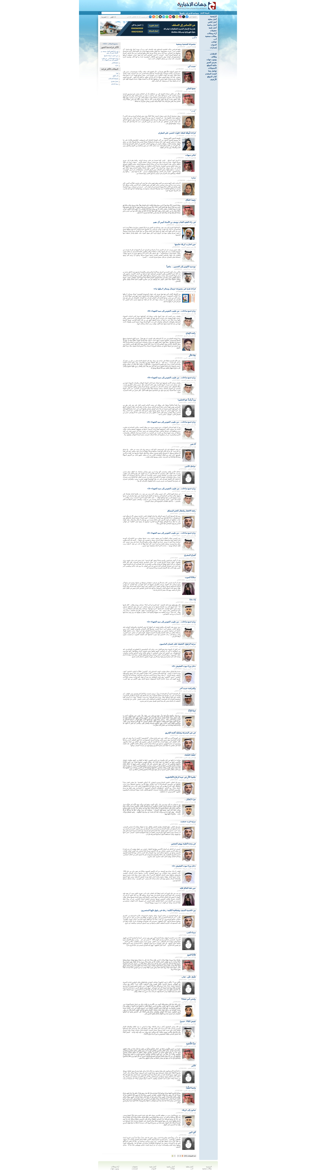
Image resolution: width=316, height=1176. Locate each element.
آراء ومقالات (212, 33)
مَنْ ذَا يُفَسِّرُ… (190, 799)
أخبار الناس (212, 22)
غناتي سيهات (190, 155)
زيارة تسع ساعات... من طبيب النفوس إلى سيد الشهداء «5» (171, 378)
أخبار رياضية (212, 25)
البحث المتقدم (211, 74)
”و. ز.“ (193, 111)
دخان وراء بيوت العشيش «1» (184, 866)
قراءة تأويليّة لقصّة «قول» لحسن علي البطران (177, 133)
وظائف (214, 57)
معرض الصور (212, 62)
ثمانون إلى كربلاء (189, 1110)
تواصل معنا (212, 71)
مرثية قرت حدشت (188, 821)
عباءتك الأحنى (190, 466)
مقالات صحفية (211, 36)
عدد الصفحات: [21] (190, 1156)
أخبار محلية (212, 19)
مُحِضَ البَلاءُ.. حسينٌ (188, 1021)
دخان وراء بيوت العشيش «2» (184, 666)
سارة (116, 65)
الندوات (214, 45)
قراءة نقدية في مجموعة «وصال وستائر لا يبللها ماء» (175, 289)
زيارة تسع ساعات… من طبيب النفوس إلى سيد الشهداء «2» (171, 533)
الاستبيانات (212, 68)
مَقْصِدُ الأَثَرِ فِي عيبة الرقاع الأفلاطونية (180, 777)
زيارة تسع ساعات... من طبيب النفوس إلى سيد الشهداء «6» (110, 59)
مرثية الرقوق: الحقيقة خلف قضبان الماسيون (177, 644)
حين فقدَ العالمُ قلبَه (188, 888)
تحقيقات (213, 30)
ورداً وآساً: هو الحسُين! (187, 400)
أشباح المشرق (190, 555)
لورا (117, 73)
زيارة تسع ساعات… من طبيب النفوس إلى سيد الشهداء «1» (171, 622)
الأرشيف (213, 79)
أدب (215, 39)
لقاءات (214, 42)
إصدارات (213, 47)
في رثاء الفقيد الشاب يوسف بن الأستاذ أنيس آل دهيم (109, 52)
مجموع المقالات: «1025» (110, 44)
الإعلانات (213, 54)
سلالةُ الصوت (190, 577)
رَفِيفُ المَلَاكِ (190, 200)
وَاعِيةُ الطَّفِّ (191, 1088)
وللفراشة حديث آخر (188, 688)
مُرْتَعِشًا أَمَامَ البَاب (113, 78)
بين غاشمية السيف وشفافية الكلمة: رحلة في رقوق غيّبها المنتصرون (168, 910)
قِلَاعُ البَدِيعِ (191, 955)
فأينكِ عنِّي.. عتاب (189, 977)
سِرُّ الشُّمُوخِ (191, 1043)
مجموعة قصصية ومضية (186, 44)
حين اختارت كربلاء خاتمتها (111, 55)
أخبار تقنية (213, 28)
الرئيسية (213, 16)
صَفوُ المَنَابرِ (115, 62)
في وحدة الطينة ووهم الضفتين (183, 844)
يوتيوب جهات (212, 59)
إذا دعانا (192, 599)
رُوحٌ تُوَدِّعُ (192, 710)
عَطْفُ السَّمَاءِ (190, 755)
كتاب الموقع (212, 76)
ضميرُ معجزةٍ (114, 81)
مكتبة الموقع (212, 65)
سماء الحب (191, 932)
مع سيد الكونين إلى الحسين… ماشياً (181, 267)
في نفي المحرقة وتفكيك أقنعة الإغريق (180, 733)
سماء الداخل (114, 84)
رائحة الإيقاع (191, 333)
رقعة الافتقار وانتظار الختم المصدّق (181, 511)
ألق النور (192, 1132)
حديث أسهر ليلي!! (191, 13)
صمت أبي (192, 66)
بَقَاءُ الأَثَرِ (192, 355)
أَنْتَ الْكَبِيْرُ (115, 76)
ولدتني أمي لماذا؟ (188, 999)
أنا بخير (193, 444)
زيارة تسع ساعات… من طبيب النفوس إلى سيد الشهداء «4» (171, 422)
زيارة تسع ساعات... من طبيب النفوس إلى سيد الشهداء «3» (171, 488)
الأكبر (193, 1066)
